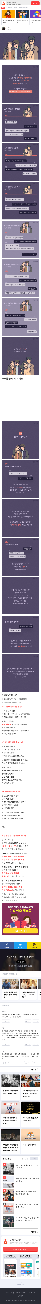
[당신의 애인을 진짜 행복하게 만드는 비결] (10, 980)
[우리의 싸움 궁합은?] (22, 11)
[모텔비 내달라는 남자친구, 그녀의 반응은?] (28, 980)
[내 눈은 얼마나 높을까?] (8, 11)
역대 (34, 1159)
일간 (26, 1159)
